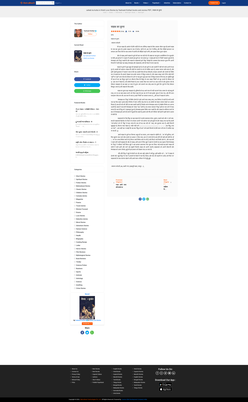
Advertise (167, 3)
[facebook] (157, 373)
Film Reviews (80, 252)
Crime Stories (81, 288)
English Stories (138, 377)
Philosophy (80, 232)
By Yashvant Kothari (89, 55)
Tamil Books (117, 379)
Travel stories (81, 206)
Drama (78, 212)
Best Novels (96, 371)
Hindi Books (116, 371)
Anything (79, 285)
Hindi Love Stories (88, 58)
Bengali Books (117, 385)
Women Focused (82, 209)
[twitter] (165, 373)
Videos (145, 3)
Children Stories (81, 193)
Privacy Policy (76, 374)
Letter (78, 245)
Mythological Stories (83, 255)
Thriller (78, 262)
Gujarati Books (117, 374)
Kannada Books (118, 390)
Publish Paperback (98, 382)
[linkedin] (173, 373)
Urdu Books (116, 393)
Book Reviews (81, 259)
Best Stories (96, 369)
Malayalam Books (118, 388)
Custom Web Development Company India (134, 399)
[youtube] (169, 373)
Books (136, 3)
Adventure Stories (82, 226)
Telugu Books (117, 382)
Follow (90, 34)
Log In (224, 3)
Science (79, 282)
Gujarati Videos (97, 374)
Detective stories (82, 219)
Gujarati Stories (138, 371)
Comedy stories (81, 196)
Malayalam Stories (139, 382)
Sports (78, 272)
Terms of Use (76, 377)
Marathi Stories (138, 374)
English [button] (57, 3)
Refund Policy (76, 379)
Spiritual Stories (81, 179)
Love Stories (80, 216)
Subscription (177, 3)
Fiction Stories (81, 183)
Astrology (79, 278)
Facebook (88, 79)
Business (79, 268)
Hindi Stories (137, 369)
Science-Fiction (81, 265)
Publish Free (214, 3)
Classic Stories (81, 189)
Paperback (156, 3)
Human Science (81, 229)
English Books (117, 369)
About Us (128, 3)
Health (78, 235)
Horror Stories (81, 249)
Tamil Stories (138, 385)
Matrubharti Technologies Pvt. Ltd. (91, 399)
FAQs (73, 382)
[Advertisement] (87, 351)
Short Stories (80, 176)
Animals (79, 275)
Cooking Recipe (81, 242)
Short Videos (96, 379)
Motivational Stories (83, 186)
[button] (52, 3)
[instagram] (161, 373)
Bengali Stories (138, 379)
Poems (78, 202)
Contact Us (187, 3)
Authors (95, 377)
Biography (79, 239)
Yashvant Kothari (89, 31)
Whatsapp (88, 91)
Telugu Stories (138, 388)
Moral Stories (81, 222)
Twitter (88, 85)
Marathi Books (117, 377)
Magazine (79, 199)
